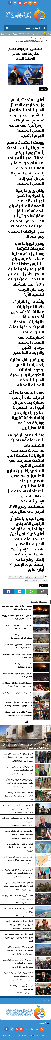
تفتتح (20, 577)
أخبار (29, 28)
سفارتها (11, 577)
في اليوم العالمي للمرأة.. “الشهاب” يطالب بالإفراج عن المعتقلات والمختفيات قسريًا (18, 705)
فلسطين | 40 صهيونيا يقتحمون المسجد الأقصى (17, 694)
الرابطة (37, 28)
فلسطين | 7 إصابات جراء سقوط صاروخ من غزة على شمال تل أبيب (17, 617)
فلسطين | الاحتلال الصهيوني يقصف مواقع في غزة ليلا (19, 665)
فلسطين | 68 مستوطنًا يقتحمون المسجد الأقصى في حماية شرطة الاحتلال (17, 627)
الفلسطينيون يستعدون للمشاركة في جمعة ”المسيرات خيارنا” (18, 646)
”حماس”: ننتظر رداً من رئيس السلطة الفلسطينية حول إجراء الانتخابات (19, 714)
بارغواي (28, 577)
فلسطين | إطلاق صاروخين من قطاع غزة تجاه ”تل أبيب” (18, 675)
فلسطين (38, 577)
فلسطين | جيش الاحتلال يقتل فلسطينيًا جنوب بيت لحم (18, 656)
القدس (43, 580)
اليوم (26, 580)
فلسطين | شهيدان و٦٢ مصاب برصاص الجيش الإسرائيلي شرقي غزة (19, 636)
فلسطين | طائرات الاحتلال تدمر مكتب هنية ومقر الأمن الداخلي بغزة (17, 607)
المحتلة (34, 580)
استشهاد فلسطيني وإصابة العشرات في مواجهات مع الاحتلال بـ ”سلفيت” (17, 685)
